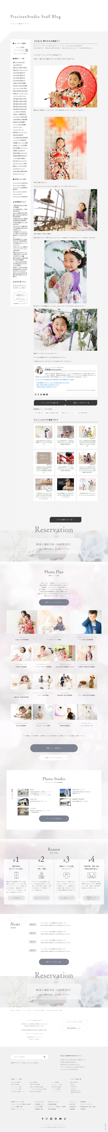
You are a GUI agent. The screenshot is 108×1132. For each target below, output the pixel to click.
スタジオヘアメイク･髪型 (20, 163)
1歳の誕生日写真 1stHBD (19, 98)
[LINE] (51, 1119)
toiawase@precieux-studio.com (34, 1030)
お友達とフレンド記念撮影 (20, 145)
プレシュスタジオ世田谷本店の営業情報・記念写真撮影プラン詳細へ (54, 379)
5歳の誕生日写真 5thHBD (20, 109)
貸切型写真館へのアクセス (20, 153)
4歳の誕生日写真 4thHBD (20, 106)
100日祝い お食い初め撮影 (20, 86)
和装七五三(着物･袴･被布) (52, 48)
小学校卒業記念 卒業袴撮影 (20, 119)
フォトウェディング (18, 130)
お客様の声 (73, 1106)
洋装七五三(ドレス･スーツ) (69, 48)
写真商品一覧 (39, 1109)
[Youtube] (44, 394)
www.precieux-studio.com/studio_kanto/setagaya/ (81, 390)
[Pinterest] (47, 394)
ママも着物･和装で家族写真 (20, 137)
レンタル (20, 53)
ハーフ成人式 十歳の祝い (19, 111)
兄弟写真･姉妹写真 (18, 135)
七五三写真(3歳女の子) (19, 73)
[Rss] (41, 394)
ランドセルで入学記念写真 (20, 117)
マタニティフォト (17, 127)
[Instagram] (35, 394)
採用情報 (83, 1102)
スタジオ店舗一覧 (76, 1079)
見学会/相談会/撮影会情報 (20, 171)
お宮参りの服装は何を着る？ (68, 1062)
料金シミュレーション (18, 1109)
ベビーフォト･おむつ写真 (20, 88)
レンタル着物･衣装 (17, 1106)
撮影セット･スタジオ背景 (20, 166)
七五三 (15, 53)
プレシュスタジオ (17, 194)
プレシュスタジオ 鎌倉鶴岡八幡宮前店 (20, 188)
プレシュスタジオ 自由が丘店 (20, 183)
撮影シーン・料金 (17, 1079)
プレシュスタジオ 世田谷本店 (74, 45)
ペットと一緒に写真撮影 (19, 124)
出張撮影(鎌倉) (52, 1104)
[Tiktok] (65, 1119)
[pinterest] (56, 1119)
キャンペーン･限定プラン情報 (56, 1106)
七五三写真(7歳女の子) (85, 48)
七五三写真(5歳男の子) (19, 78)
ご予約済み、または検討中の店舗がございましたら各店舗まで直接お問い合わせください (34, 1025)
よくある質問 (39, 1106)
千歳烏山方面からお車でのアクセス (47, 387)
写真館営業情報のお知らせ (20, 156)
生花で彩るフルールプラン (20, 161)
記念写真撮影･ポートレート (20, 148)
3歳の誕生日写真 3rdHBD (20, 104)
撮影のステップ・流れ (18, 1102)
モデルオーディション (19, 174)
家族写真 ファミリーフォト (20, 132)
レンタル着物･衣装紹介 (19, 158)
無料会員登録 (52, 1109)
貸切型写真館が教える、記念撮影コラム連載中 (20, 286)
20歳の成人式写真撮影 (19, 122)
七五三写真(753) (38, 48)
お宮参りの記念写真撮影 (19, 83)
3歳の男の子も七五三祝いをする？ (70, 1064)
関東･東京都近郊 (74, 1082)
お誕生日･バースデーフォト (20, 93)
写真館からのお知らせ (19, 150)
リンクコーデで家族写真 (19, 140)
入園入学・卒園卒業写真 (19, 114)
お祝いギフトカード (54, 1102)
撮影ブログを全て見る (19, 62)
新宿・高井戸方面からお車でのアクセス (48, 384)
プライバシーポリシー (87, 1104)
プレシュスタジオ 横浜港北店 (20, 196)
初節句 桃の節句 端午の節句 (20, 91)
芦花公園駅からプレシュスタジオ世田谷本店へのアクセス (53, 382)
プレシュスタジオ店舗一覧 (49, 403)
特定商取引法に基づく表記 (88, 1106)
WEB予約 (72, 1104)
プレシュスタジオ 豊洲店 (19, 185)
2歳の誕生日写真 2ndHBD (20, 101)
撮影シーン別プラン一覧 (81, 403)
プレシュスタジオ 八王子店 (19, 191)
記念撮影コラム (39, 1104)
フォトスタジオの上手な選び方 (69, 1069)
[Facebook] (38, 394)
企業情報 (72, 1109)
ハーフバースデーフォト (19, 96)
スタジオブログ (39, 1102)
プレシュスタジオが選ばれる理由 (21, 1104)
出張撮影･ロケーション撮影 (20, 143)
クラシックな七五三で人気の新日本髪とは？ (73, 1067)
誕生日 (25, 53)
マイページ (73, 1102)
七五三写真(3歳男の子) (19, 75)
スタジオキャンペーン (19, 168)
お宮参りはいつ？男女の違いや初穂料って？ (73, 1059)
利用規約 (83, 1109)
